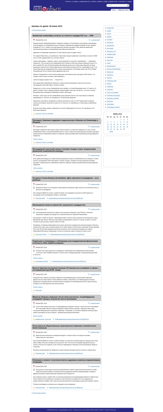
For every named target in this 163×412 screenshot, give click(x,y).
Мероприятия (111, 66)
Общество (110, 72)
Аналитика (110, 28)
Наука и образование (114, 69)
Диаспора (110, 42)
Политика (38, 234)
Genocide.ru (122, 1)
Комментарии (39, 319)
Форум (130, 1)
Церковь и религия (113, 98)
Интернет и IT (111, 51)
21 (117, 126)
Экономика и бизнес (41, 261)
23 (124, 126)
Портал (109, 78)
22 (121, 126)
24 (127, 126)
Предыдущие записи (38, 30)
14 (117, 124)
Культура (110, 60)
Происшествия (40, 198)
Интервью (110, 48)
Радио (106, 1)
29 (121, 129)
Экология (110, 101)
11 (108, 124)
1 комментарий (95, 40)
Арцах (109, 33)
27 (114, 129)
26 (111, 129)
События (38, 113)
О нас (114, 10)
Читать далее (38, 139)
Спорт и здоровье (47, 113)
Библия (100, 1)
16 (124, 124)
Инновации (110, 45)
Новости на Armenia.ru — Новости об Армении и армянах (47, 9)
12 (111, 124)
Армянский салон (85, 1)
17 (127, 124)
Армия (109, 31)
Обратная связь (123, 10)
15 (121, 124)
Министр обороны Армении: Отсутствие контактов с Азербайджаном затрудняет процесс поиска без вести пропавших (63, 298)
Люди (108, 63)
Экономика (110, 104)
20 (114, 126)
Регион (44, 234)
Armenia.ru (68, 1)
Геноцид (109, 39)
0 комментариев (95, 126)
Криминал (110, 57)
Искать (128, 5)
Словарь (75, 1)
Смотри (94, 1)
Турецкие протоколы (113, 95)
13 (114, 124)
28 (117, 129)
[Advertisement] (81, 17)
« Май (111, 131)
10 (127, 122)
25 (108, 129)
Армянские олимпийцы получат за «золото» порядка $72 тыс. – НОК (63, 36)
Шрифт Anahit (113, 1)
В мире (109, 36)
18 (108, 126)
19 (111, 126)
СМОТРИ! (110, 86)
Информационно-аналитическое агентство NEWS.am (66, 198)
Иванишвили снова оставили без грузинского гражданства (59, 205)
